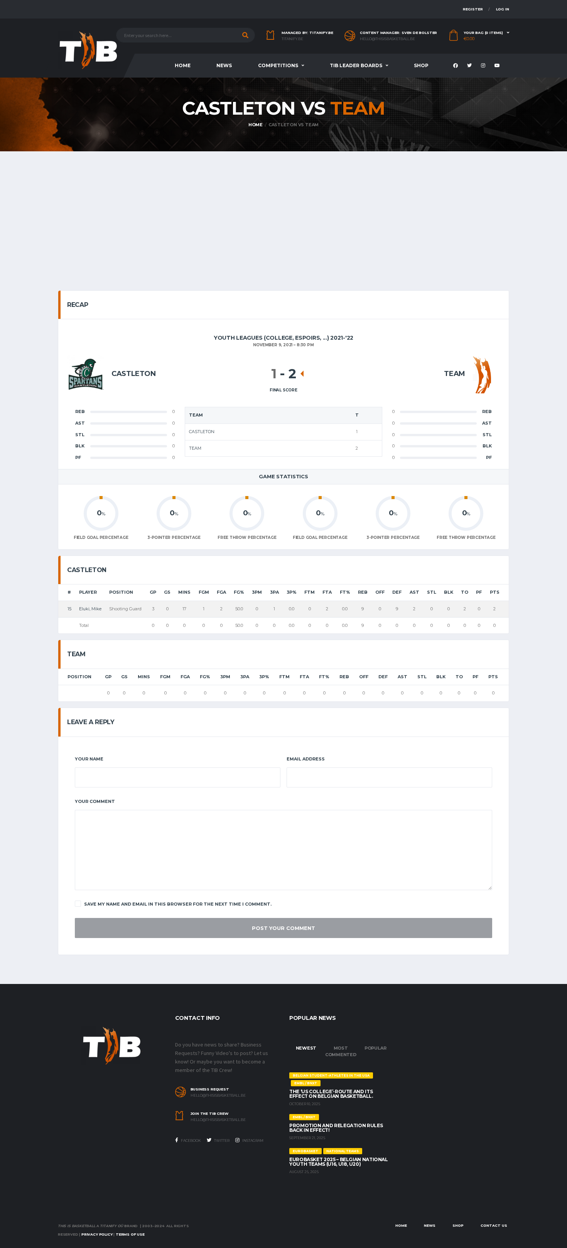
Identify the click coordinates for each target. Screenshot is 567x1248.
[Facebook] (456, 66)
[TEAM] (482, 373)
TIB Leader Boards (356, 65)
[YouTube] (498, 66)
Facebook (190, 1140)
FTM (309, 592)
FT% (345, 592)
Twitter (221, 1140)
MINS (184, 592)
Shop (421, 65)
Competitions (278, 65)
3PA (274, 592)
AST (414, 592)
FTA (327, 592)
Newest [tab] (306, 1048)
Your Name (89, 759)
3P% (292, 592)
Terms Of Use (130, 1234)
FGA (221, 592)
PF (479, 592)
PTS (495, 592)
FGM (204, 592)
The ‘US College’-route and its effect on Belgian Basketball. (331, 1094)
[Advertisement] (283, 209)
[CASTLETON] (86, 373)
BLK (448, 592)
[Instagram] (484, 66)
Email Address (306, 759)
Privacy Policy (96, 1234)
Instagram (252, 1140)
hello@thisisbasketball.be (387, 39)
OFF (380, 592)
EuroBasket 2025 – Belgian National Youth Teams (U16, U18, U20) (338, 1162)
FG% (239, 592)
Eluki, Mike (90, 608)
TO (464, 592)
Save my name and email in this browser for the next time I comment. (178, 904)
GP (153, 592)
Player (88, 592)
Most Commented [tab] (340, 1051)
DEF (397, 592)
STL (431, 592)
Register (473, 9)
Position (121, 592)
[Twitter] (470, 66)
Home (183, 65)
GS (167, 592)
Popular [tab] (375, 1048)
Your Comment (95, 801)
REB (363, 592)
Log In (502, 9)
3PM (257, 592)
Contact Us (494, 1225)
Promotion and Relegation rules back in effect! (336, 1128)
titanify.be (292, 39)
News (224, 65)
